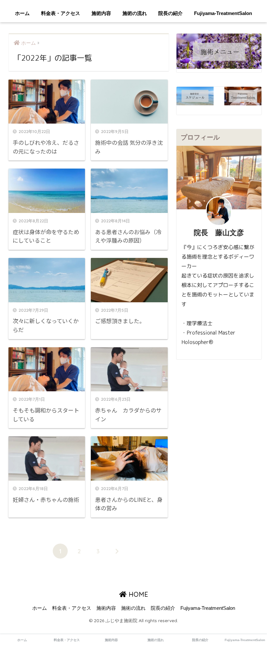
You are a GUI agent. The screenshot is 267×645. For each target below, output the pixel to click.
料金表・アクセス (60, 13)
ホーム (22, 13)
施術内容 (101, 13)
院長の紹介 (170, 13)
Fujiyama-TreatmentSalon (223, 13)
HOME (137, 594)
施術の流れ (134, 13)
